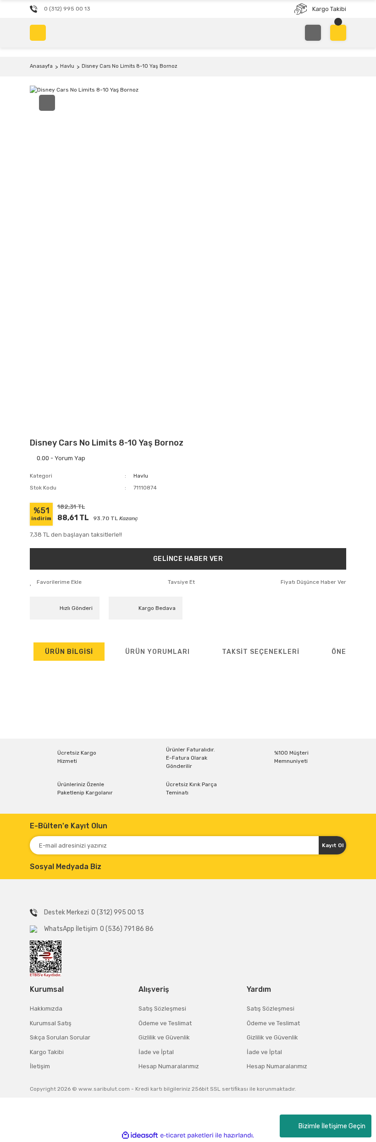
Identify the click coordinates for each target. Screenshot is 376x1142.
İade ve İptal (156, 1052)
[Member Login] (313, 33)
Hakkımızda (46, 1008)
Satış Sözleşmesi (162, 1008)
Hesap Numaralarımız (168, 1066)
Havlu (140, 476)
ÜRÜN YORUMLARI (157, 652)
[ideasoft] (140, 1135)
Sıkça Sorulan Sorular (60, 1037)
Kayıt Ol (332, 845)
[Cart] (338, 33)
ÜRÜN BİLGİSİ (69, 652)
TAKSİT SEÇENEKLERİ (260, 652)
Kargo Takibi (47, 1052)
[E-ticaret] (187, 1135)
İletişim (40, 1066)
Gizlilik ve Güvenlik (164, 1037)
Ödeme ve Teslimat (165, 1023)
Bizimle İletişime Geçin (332, 1126)
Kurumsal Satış (51, 1023)
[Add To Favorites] (56, 582)
